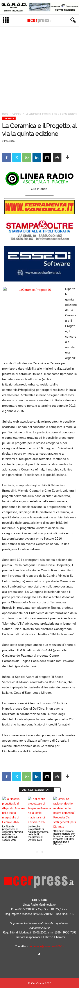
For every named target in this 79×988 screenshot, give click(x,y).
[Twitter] (16, 157)
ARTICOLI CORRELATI (36, 790)
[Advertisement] (39, 68)
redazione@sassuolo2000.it (47, 946)
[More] (67, 157)
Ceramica (17, 113)
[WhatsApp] (26, 157)
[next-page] (42, 852)
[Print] (57, 157)
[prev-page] (37, 852)
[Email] (47, 157)
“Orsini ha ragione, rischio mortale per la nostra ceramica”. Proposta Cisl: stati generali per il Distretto (64, 838)
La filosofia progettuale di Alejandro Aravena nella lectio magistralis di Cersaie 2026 (12, 833)
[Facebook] (6, 157)
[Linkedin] (36, 157)
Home (5, 113)
